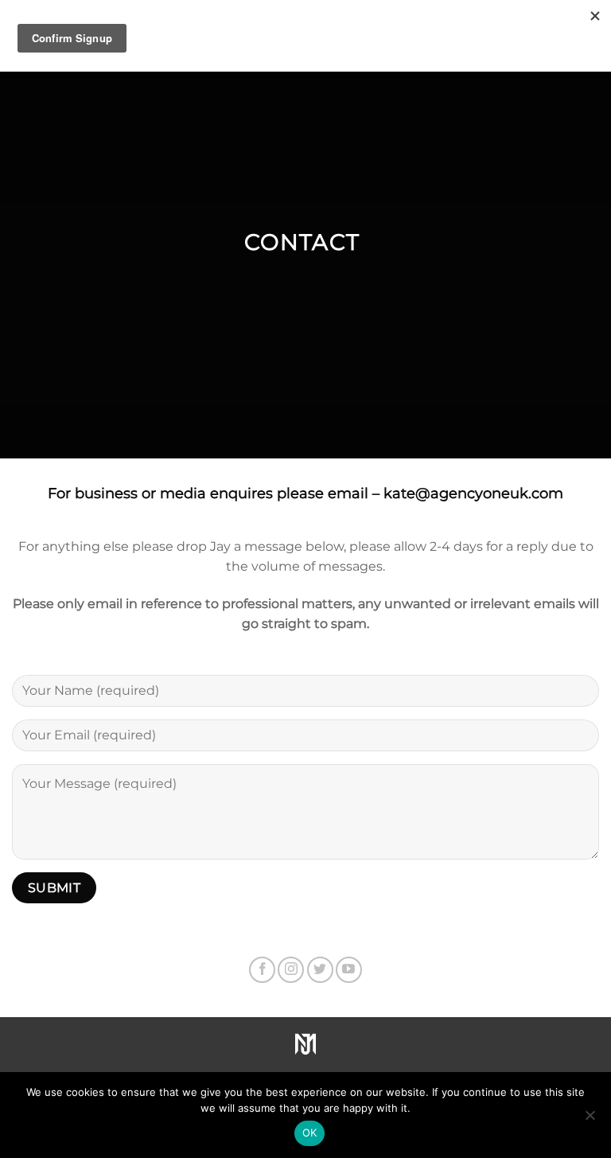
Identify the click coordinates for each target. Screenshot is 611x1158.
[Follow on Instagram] (291, 970)
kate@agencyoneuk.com (473, 493)
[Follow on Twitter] (320, 970)
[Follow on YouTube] (349, 970)
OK (309, 1132)
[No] (589, 1120)
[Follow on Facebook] (262, 970)
